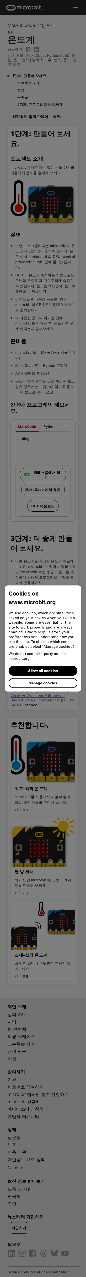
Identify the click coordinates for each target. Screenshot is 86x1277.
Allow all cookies (43, 670)
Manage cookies (43, 683)
